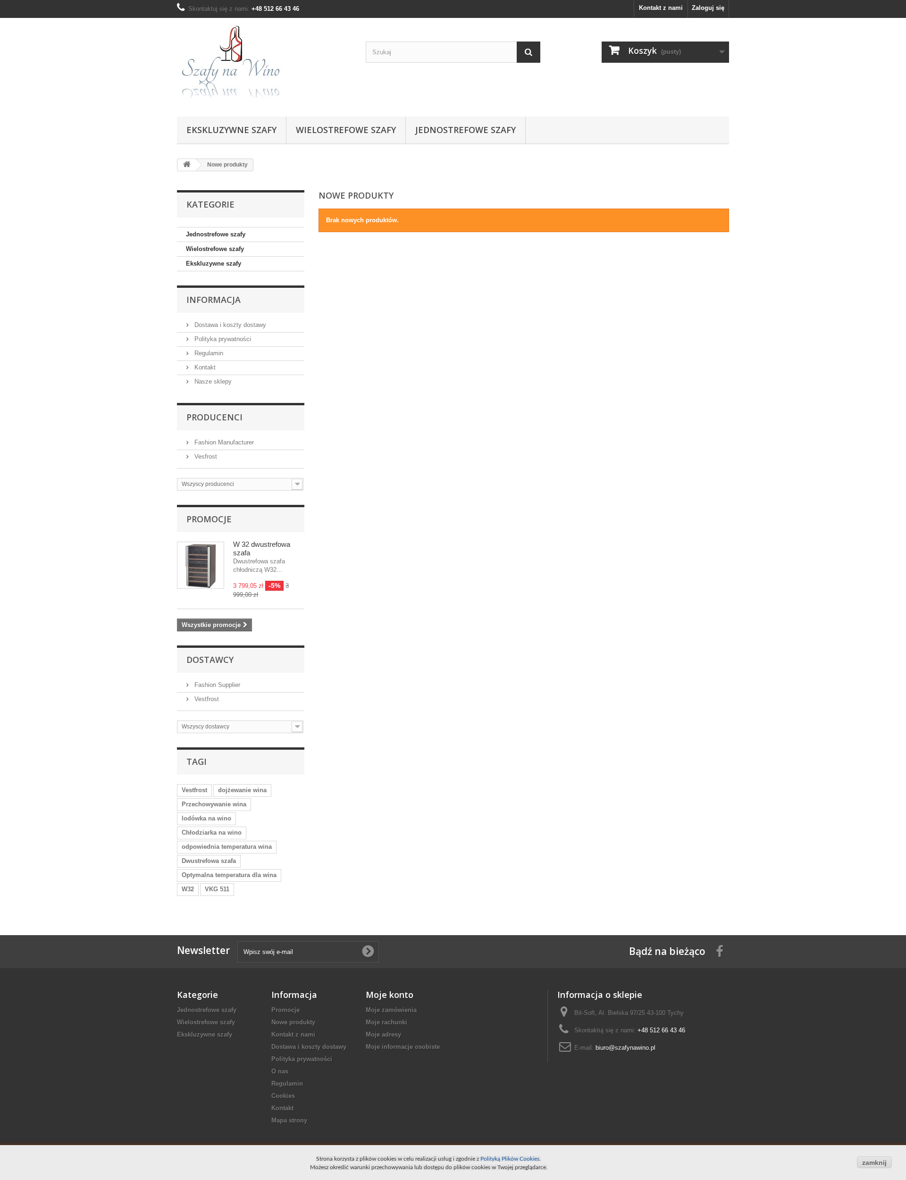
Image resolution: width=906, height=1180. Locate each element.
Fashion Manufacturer (223, 442)
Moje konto (389, 994)
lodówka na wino (206, 818)
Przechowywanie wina (214, 804)
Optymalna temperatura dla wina (229, 875)
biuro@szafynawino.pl (625, 1047)
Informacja (213, 299)
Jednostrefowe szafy (465, 129)
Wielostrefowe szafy (346, 129)
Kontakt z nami (661, 7)
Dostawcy (210, 659)
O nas (279, 1071)
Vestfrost (206, 699)
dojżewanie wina (242, 790)
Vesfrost (205, 456)
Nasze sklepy (212, 381)
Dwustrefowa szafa (209, 860)
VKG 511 (217, 889)
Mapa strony (289, 1120)
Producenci (214, 417)
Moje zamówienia (391, 1009)
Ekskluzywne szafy (231, 129)
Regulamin (208, 353)
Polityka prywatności (222, 339)
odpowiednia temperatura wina (227, 846)
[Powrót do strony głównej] (187, 165)
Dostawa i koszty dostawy (229, 324)
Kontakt (204, 367)
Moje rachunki (386, 1022)
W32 (188, 889)
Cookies (283, 1095)
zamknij (874, 1162)
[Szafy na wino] (264, 65)
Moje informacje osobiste (403, 1046)
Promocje (209, 519)
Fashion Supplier (216, 684)
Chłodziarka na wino (212, 832)
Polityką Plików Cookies (509, 1159)
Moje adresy (383, 1034)
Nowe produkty (293, 1022)
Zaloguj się (708, 7)
